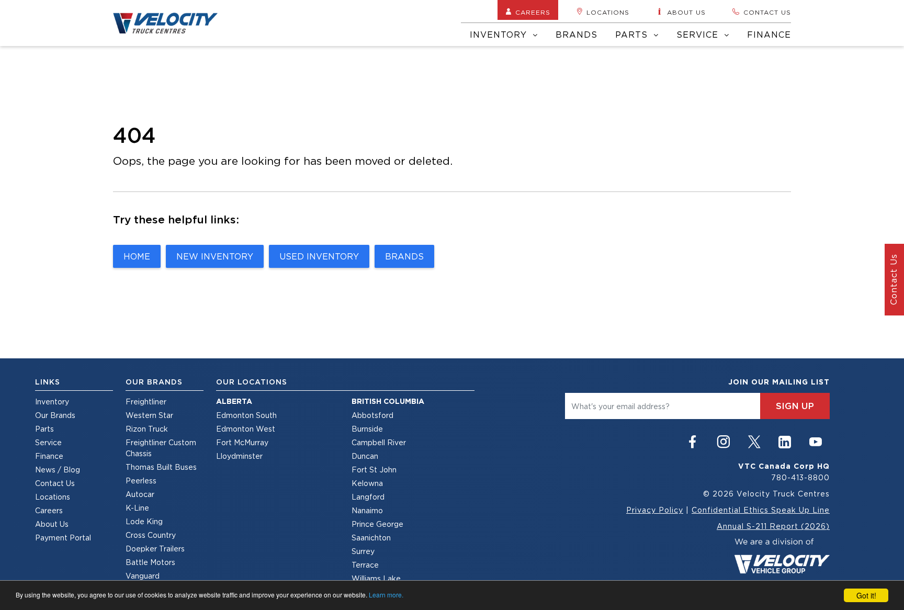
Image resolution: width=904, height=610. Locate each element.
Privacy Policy (654, 509)
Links (47, 382)
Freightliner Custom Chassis (161, 448)
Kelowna (367, 483)
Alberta (234, 401)
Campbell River (379, 442)
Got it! (866, 595)
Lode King (144, 521)
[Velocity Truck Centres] (171, 23)
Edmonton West (245, 428)
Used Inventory (319, 256)
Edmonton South (246, 415)
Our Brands (55, 415)
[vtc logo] (782, 554)
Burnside (367, 428)
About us (686, 12)
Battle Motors (150, 562)
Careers (532, 12)
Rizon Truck (147, 428)
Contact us (767, 12)
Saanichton (371, 537)
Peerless (141, 480)
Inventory (500, 34)
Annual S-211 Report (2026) (773, 526)
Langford (368, 496)
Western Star (149, 415)
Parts (633, 34)
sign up (795, 406)
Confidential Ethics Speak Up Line (761, 509)
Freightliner (146, 401)
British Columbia (388, 401)
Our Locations (251, 382)
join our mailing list (779, 382)
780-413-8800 (800, 477)
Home (136, 256)
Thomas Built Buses (161, 466)
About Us (52, 523)
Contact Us (55, 483)
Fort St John (374, 469)
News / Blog (57, 469)
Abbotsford (372, 415)
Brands (576, 34)
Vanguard (143, 575)
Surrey (363, 551)
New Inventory (214, 256)
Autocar (140, 494)
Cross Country (151, 534)
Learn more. (386, 594)
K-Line (137, 507)
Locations (607, 12)
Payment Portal (63, 537)
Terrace (365, 564)
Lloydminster (239, 455)
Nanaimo (367, 510)
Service (698, 34)
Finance (769, 34)
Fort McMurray (242, 442)
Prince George (377, 523)
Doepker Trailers (155, 548)
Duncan (365, 455)
